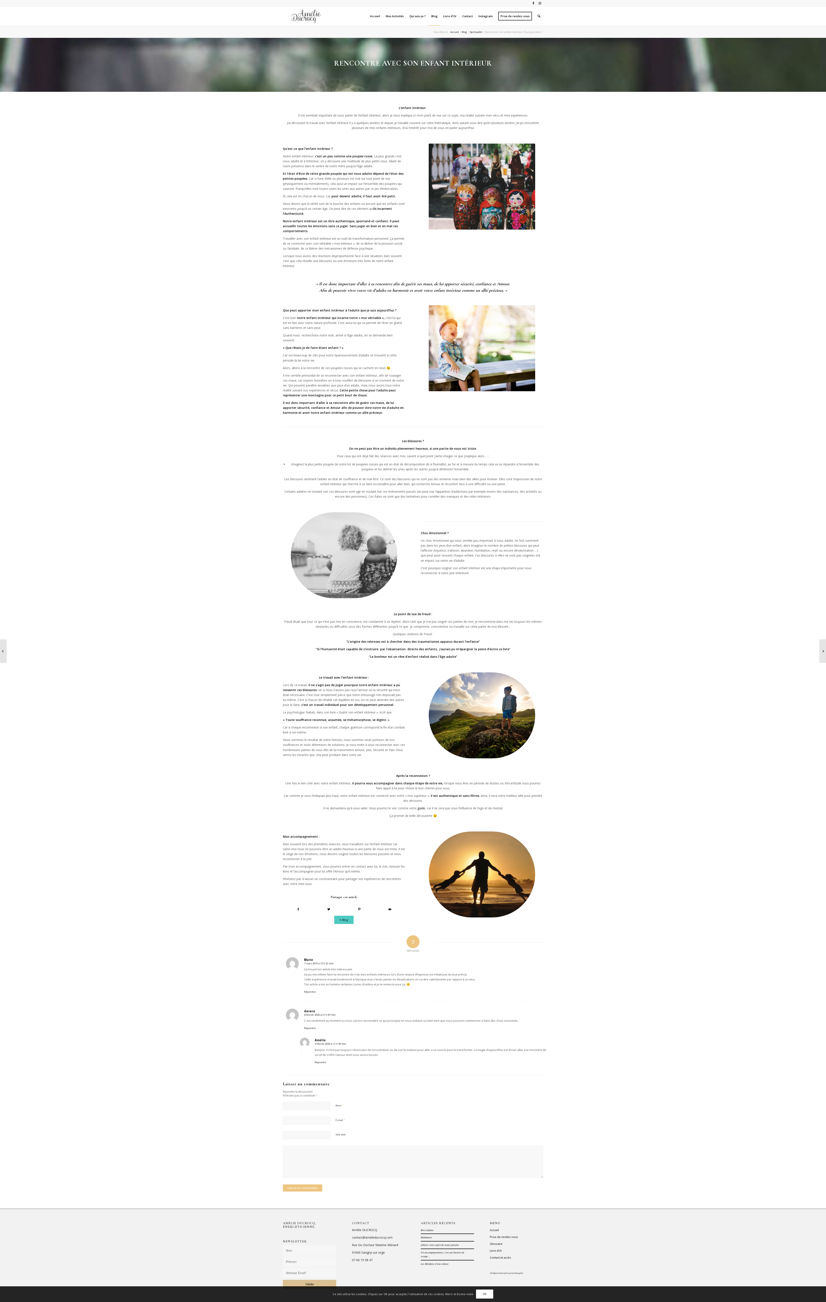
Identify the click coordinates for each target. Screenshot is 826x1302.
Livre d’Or (496, 1251)
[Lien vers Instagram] (540, 3)
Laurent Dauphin (515, 1273)
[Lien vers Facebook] (533, 3)
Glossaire (496, 1244)
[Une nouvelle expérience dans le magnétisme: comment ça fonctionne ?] (3, 651)
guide (421, 808)
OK (485, 1294)
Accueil (494, 1230)
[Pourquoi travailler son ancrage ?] (822, 651)
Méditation (426, 1237)
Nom (339, 1105)
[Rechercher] (539, 16)
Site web (341, 1134)
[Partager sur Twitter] (328, 909)
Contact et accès (500, 1257)
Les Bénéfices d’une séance (434, 1263)
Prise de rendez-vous (504, 1237)
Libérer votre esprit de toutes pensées (440, 1245)
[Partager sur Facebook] (298, 909)
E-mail (340, 1120)
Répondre (310, 991)
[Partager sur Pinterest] (359, 909)
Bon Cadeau (427, 1230)
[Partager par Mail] (390, 909)
